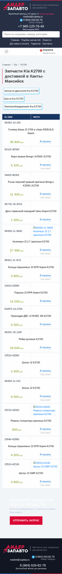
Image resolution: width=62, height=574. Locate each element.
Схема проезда (46, 14)
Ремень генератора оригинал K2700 (31, 421)
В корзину (45, 141)
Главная (15, 40)
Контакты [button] (47, 43)
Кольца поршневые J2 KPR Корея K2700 (31, 267)
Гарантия (35, 43)
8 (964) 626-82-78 (32, 21)
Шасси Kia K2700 (13, 98)
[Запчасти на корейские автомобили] (31, 6)
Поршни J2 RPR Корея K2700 (31, 292)
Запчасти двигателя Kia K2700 (21, 91)
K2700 (24, 64)
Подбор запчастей (30, 40)
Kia (15, 64)
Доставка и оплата (19, 43)
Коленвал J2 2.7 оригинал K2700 (31, 241)
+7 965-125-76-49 (31, 27)
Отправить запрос (26, 520)
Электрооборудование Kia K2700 (22, 106)
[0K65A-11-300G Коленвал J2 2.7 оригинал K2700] (45, 231)
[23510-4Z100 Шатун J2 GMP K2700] (45, 464)
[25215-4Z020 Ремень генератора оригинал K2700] (45, 410)
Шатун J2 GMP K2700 (31, 473)
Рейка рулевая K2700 (31, 339)
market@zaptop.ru (33, 16)
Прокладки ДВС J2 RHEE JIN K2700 (31, 316)
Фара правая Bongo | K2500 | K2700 (31, 156)
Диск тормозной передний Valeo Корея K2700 (30, 211)
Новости (47, 40)
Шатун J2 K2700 (31, 362)
